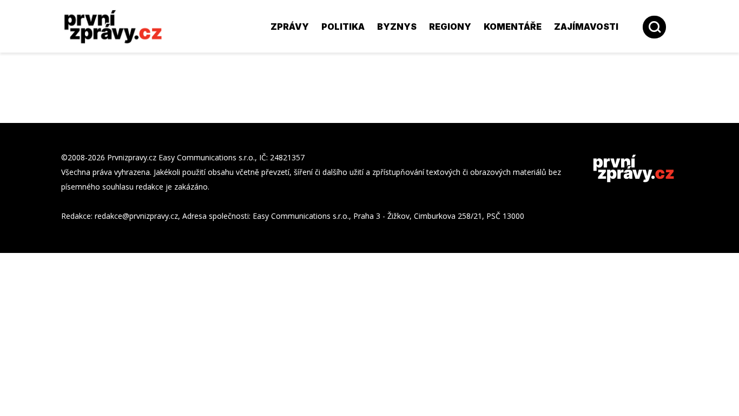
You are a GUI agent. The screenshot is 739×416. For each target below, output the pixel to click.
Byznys (397, 26)
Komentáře (513, 26)
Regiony (450, 26)
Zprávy (289, 26)
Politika (343, 26)
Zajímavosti (586, 26)
